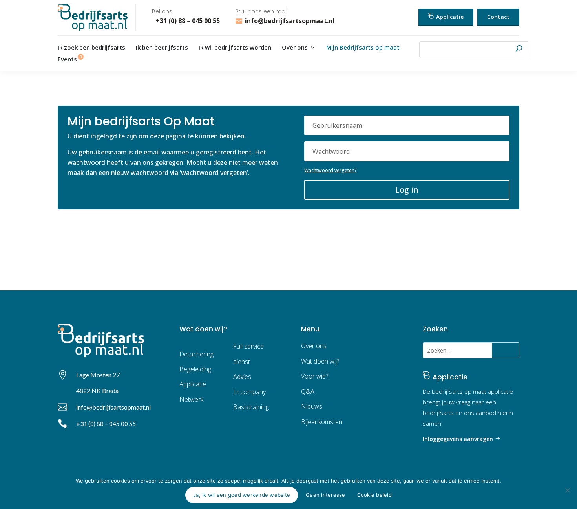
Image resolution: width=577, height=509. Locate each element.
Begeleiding (195, 369)
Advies (242, 376)
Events (67, 59)
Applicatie (449, 16)
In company (249, 392)
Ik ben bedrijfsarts (162, 47)
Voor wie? (314, 376)
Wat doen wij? (320, 361)
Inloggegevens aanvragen (458, 439)
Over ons (295, 47)
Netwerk (191, 399)
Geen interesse (325, 495)
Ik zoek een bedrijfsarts (91, 47)
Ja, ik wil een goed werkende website (241, 495)
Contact (498, 16)
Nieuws (311, 406)
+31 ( (106, 423)
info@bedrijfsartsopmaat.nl (289, 21)
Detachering (196, 354)
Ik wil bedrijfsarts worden (235, 47)
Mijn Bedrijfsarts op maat (363, 47)
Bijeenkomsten (321, 421)
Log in (406, 189)
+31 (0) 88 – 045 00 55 (186, 21)
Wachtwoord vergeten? (330, 170)
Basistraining (251, 406)
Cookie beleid (374, 495)
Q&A (307, 391)
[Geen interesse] (567, 490)
